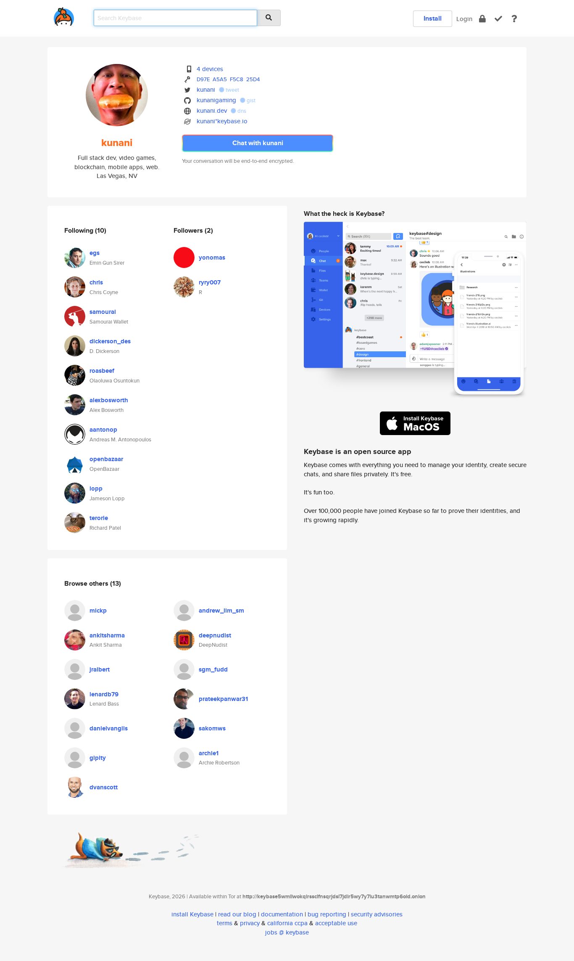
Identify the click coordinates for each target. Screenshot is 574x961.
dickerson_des (110, 341)
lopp (96, 488)
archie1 (209, 753)
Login (464, 18)
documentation (282, 914)
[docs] (514, 18)
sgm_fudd (213, 669)
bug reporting (327, 914)
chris (96, 282)
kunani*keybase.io (222, 121)
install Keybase (192, 914)
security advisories (377, 914)
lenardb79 (104, 694)
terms (224, 923)
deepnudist (215, 635)
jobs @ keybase (287, 932)
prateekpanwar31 (223, 698)
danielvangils (109, 728)
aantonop (103, 429)
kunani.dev (212, 110)
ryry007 (210, 282)
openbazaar (106, 459)
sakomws (212, 728)
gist (250, 100)
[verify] (498, 18)
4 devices (210, 68)
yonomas (212, 257)
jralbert (100, 669)
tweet (231, 90)
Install (433, 18)
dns (241, 111)
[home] (64, 15)
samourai (103, 311)
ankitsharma (107, 635)
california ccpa (287, 923)
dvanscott (104, 787)
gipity (98, 757)
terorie (99, 518)
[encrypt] (482, 18)
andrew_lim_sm (221, 610)
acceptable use (336, 923)
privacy (250, 923)
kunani (206, 89)
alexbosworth (109, 400)
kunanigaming (216, 100)
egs (95, 253)
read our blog (237, 914)
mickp (98, 610)
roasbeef (102, 370)
